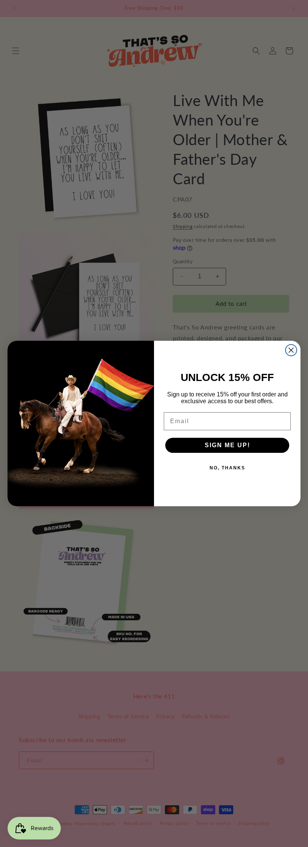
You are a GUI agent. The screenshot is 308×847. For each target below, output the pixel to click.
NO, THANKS (227, 468)
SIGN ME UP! (227, 445)
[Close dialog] (291, 350)
